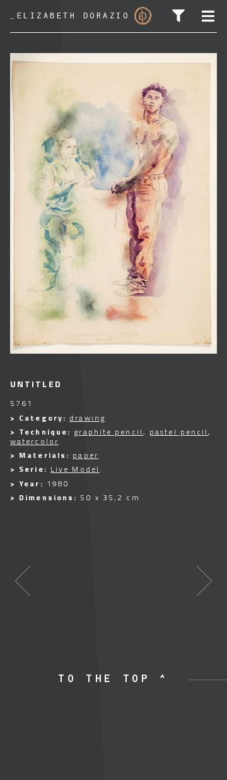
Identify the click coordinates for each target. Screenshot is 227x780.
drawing (87, 418)
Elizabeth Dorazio (69, 15)
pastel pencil (178, 432)
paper (85, 455)
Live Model (75, 469)
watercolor (34, 441)
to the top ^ (113, 678)
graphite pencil (108, 432)
